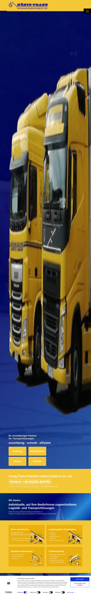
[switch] (38, 592)
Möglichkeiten (37, 451)
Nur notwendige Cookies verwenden (80, 584)
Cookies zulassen (80, 579)
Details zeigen (70, 592)
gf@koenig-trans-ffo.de (50, 486)
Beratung (17, 451)
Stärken (17, 461)
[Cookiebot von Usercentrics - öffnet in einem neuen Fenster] (8, 592)
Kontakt (37, 461)
